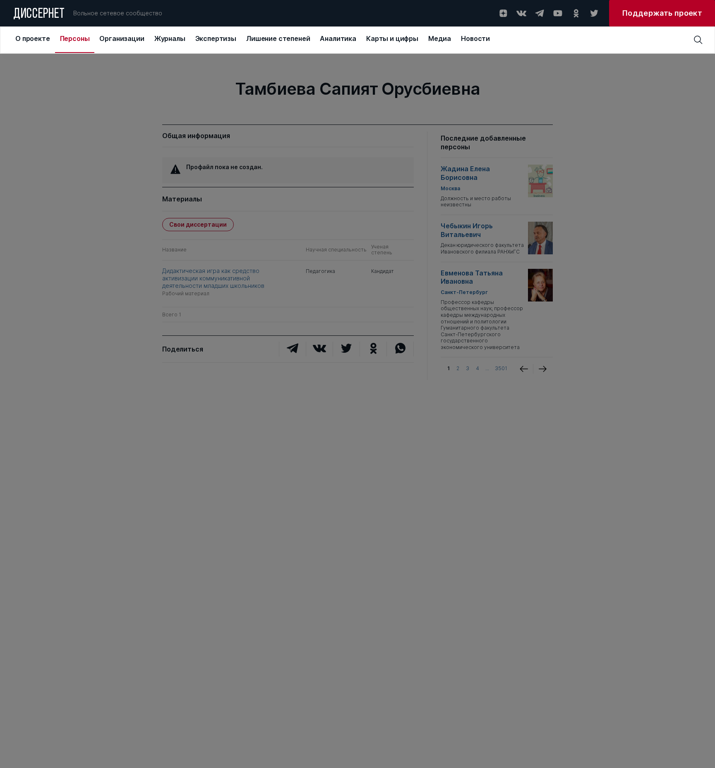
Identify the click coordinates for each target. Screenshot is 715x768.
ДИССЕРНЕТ (39, 14)
